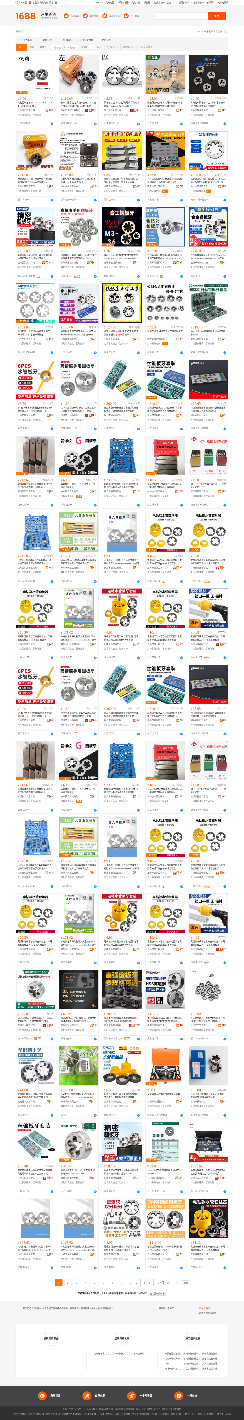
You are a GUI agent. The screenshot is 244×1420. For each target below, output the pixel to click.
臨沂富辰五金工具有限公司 (114, 110)
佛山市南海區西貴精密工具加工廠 (200, 186)
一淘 (100, 1414)
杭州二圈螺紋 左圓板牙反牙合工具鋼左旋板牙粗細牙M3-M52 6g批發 (78, 104)
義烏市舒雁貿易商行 (70, 644)
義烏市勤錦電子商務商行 (200, 339)
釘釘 (200, 1414)
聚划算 (93, 1414)
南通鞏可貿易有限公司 (71, 1254)
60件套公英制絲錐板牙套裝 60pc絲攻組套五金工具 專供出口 (78, 180)
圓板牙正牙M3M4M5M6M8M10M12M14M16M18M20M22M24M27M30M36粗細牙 (121, 257)
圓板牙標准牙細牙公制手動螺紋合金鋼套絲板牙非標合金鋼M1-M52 (121, 1172)
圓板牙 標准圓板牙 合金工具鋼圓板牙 (165, 331)
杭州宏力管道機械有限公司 (114, 1025)
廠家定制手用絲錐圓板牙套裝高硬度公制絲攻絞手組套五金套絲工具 (35, 1172)
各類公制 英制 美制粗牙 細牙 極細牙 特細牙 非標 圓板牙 (121, 333)
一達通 (218, 1414)
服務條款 (130, 1409)
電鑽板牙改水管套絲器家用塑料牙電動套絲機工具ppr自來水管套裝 (164, 562)
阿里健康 (208, 1414)
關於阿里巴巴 (153, 1409)
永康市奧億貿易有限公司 (27, 415)
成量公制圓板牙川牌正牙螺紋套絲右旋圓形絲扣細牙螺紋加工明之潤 (35, 1096)
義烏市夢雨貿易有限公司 (114, 491)
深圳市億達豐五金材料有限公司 (157, 1025)
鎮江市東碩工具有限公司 (71, 262)
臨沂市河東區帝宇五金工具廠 (114, 415)
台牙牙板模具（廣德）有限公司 (128, 1353)
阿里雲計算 (144, 1414)
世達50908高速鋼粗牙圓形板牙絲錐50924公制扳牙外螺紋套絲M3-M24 (35, 1019)
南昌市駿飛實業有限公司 (71, 1178)
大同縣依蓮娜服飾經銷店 (214, 1363)
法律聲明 (119, 1409)
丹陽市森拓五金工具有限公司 (27, 1178)
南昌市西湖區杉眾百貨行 (114, 568)
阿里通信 (164, 1414)
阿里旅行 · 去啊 (112, 1414)
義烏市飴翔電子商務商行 (157, 415)
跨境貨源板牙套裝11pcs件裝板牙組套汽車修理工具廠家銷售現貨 (208, 409)
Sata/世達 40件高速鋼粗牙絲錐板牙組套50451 (208, 333)
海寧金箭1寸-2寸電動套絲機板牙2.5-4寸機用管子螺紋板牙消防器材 (165, 486)
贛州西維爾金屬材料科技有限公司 (199, 1363)
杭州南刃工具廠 (198, 1025)
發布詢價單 (204, 1308)
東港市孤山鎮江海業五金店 (177, 1368)
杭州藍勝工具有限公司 (27, 262)
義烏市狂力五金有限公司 (114, 1101)
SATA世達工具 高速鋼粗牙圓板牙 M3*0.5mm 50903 (165, 1172)
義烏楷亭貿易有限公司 (27, 1101)
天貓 (85, 1414)
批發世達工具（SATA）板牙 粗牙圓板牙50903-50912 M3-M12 (78, 1172)
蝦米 (134, 1414)
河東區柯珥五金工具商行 (200, 415)
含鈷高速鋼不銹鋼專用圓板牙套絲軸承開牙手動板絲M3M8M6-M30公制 (164, 257)
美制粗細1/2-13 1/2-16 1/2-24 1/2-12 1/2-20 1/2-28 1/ (35, 104)
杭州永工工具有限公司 (200, 1178)
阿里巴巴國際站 (35, 1414)
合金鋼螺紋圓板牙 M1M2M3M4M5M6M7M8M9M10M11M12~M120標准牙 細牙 (208, 257)
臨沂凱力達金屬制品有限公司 (157, 339)
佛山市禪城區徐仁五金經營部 (200, 1101)
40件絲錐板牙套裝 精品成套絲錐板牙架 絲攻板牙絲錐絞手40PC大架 (164, 180)
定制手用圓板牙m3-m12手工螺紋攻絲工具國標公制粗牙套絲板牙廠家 (78, 409)
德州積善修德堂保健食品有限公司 (199, 1358)
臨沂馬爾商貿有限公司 (200, 110)
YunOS (154, 1414)
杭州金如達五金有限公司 (71, 186)
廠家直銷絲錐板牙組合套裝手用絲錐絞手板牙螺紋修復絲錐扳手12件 (121, 409)
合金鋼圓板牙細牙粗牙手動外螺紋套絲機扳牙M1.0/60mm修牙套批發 (35, 180)
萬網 (173, 1414)
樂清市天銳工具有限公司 (71, 568)
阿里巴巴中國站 (52, 1414)
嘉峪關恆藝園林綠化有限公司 (216, 1358)
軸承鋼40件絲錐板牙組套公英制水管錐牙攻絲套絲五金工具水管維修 (121, 486)
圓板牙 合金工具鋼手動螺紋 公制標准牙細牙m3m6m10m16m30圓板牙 (122, 104)
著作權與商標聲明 (104, 1409)
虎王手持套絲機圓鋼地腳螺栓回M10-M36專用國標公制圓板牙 (121, 1019)
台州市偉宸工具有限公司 (71, 110)
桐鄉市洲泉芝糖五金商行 (114, 1254)
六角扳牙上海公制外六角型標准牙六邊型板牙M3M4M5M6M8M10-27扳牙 (121, 562)
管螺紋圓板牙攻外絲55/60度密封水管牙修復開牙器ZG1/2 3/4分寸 (121, 1248)
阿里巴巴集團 (19, 1414)
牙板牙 (170, 1308)
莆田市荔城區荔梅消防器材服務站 (218, 1368)
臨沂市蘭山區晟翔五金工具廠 (157, 186)
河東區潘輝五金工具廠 (71, 339)
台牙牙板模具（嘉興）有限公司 (109, 1353)
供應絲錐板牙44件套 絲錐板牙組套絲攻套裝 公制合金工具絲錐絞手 (208, 1172)
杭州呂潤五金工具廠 (27, 568)
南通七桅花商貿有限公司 (27, 1254)
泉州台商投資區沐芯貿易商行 (114, 1178)
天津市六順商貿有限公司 (27, 1025)
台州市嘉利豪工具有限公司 (27, 186)
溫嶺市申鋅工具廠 (199, 262)
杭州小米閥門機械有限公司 (157, 491)
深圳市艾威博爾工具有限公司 (157, 1101)
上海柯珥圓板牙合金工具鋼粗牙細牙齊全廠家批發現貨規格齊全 (208, 104)
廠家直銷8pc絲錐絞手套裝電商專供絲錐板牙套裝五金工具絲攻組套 (78, 562)
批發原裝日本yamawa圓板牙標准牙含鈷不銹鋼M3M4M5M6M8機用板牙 (164, 1019)
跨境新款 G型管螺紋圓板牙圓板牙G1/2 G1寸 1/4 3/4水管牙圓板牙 (35, 333)
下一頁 (147, 1282)
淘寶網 (78, 1414)
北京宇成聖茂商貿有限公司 (196, 1368)
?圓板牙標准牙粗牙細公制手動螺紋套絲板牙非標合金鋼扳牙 (78, 1019)
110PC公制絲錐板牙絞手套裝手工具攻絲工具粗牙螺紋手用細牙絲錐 (34, 562)
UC (179, 1414)
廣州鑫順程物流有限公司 (214, 1353)
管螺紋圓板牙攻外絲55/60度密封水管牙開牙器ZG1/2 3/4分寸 (164, 1248)
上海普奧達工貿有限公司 (157, 568)
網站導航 (177, 1409)
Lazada (227, 1414)
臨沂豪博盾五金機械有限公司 (200, 491)
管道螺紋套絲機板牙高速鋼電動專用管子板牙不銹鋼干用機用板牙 (35, 486)
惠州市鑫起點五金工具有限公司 (200, 644)
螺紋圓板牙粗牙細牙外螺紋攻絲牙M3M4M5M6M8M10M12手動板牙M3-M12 (79, 333)
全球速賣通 (67, 1414)
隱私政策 (140, 1409)
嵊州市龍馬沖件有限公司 (195, 1353)
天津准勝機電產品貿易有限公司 (71, 1101)
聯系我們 (166, 1409)
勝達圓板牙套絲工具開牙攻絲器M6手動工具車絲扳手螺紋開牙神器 (165, 104)
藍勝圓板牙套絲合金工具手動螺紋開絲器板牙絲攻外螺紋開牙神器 (35, 257)
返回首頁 (143, 1293)
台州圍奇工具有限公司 (71, 491)
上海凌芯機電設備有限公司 (27, 110)
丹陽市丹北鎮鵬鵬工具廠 (71, 415)
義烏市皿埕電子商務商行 (157, 1254)
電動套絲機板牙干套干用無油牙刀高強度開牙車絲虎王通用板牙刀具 (121, 180)
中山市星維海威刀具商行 (114, 339)
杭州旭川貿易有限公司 (27, 339)
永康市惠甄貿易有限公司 (114, 644)
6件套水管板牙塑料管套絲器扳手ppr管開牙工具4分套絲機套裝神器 (35, 409)
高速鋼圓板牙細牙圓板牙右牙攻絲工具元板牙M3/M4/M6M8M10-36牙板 (208, 180)
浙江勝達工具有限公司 (157, 110)
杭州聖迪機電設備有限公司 (157, 1178)
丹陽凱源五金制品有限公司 (200, 568)
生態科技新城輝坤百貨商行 (200, 1254)
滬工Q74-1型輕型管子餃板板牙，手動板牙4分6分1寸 (208, 486)
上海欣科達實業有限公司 (27, 644)
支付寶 (186, 1414)
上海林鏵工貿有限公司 (157, 644)
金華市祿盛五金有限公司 (114, 186)
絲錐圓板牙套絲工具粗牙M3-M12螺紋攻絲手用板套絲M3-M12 (79, 257)
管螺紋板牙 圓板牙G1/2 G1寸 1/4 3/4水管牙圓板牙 (78, 486)
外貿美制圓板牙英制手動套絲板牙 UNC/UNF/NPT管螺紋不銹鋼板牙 (208, 1019)
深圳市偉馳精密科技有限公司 (157, 262)
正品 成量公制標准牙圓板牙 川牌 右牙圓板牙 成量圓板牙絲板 (207, 1096)
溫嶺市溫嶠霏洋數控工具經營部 (114, 262)
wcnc (167, 1363)
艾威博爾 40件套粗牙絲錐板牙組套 (163, 1094)
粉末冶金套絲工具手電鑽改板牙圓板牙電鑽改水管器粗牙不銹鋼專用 (121, 1096)
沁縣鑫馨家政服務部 (174, 1353)
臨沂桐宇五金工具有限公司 (27, 491)
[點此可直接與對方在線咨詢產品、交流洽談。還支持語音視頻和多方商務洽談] (52, 123)
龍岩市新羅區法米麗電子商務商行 (71, 1025)
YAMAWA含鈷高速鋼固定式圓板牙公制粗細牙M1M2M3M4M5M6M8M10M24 (78, 1096)
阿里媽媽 (125, 1414)
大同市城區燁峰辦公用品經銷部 (180, 1358)
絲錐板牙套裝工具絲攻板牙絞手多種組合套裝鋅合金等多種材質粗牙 (164, 409)
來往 (193, 1414)
